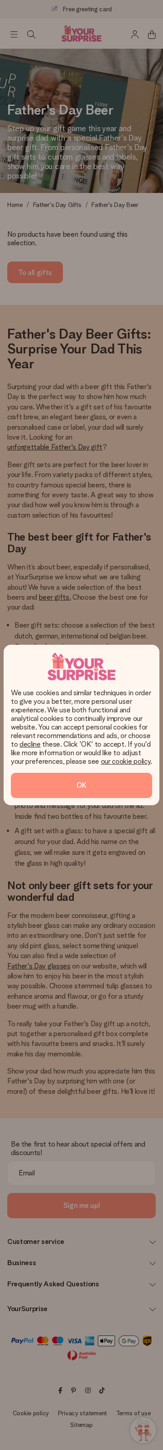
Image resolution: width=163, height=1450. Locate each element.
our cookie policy (126, 761)
